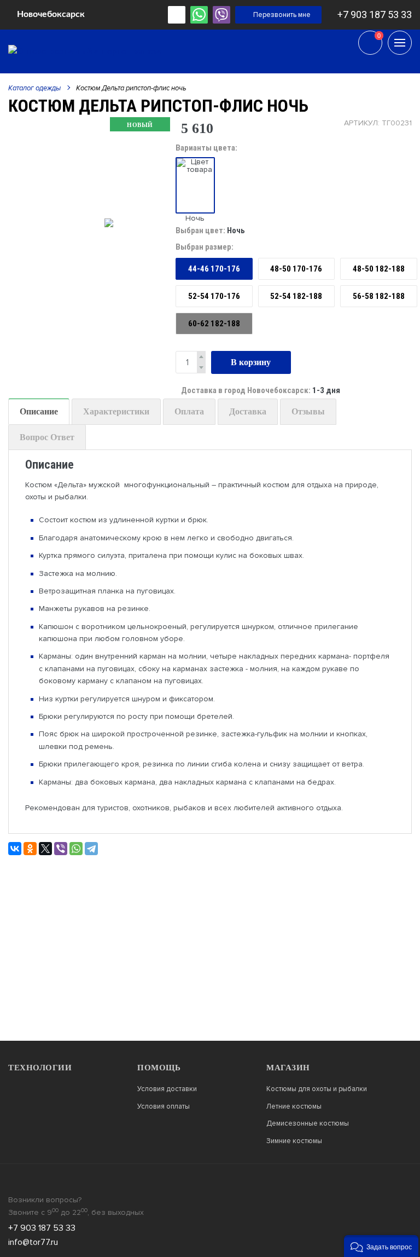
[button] (381, 1246)
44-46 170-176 (214, 269)
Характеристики (116, 411)
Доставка (247, 411)
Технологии (40, 1067)
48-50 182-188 (379, 269)
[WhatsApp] (76, 848)
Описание (39, 411)
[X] (45, 848)
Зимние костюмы (294, 1141)
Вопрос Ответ (47, 437)
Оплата (189, 411)
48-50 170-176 (296, 269)
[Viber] (60, 848)
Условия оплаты (163, 1107)
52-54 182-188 (296, 296)
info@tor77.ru (33, 1242)
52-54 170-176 (214, 296)
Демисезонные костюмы (307, 1124)
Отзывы (308, 411)
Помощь (158, 1067)
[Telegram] (91, 848)
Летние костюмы (294, 1107)
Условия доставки (167, 1089)
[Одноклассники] (30, 848)
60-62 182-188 (214, 323)
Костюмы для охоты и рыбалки (316, 1089)
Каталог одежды (34, 88)
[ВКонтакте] (14, 848)
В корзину (251, 362)
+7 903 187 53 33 (374, 14)
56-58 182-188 (379, 296)
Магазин (288, 1067)
